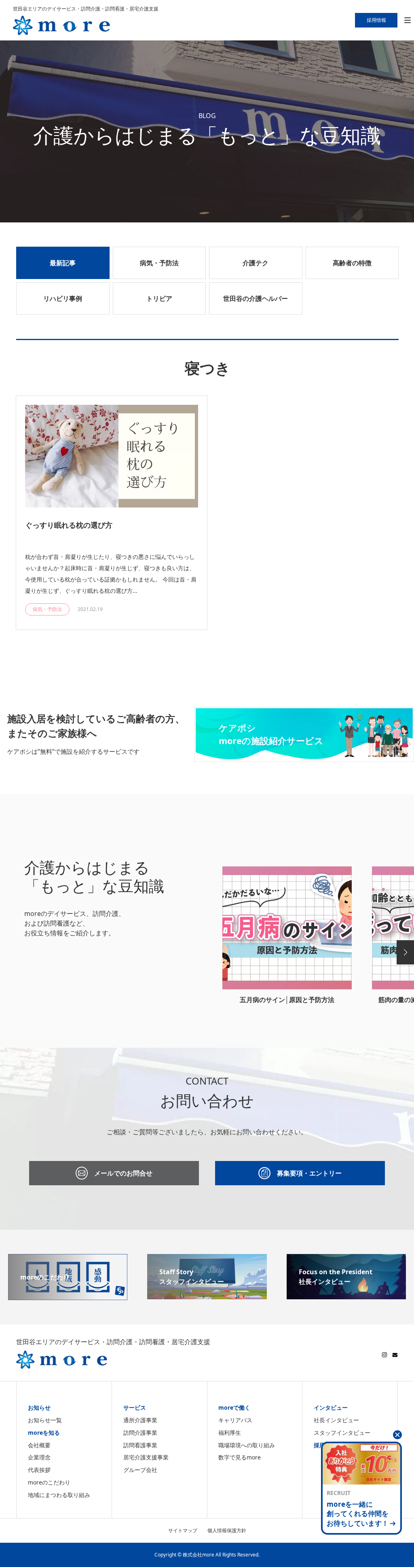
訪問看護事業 (140, 1445)
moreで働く (234, 1407)
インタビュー (331, 1407)
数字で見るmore (239, 1457)
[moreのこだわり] (67, 1295)
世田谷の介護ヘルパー (255, 298)
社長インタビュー (336, 1420)
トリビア (159, 298)
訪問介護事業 (140, 1432)
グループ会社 (140, 1470)
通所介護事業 (140, 1420)
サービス (134, 1407)
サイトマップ (182, 1530)
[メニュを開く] (407, 20)
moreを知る (44, 1432)
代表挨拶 (39, 1470)
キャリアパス (235, 1420)
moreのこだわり (49, 1482)
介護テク (255, 262)
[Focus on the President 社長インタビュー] (346, 1294)
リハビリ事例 (62, 298)
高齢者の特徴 (352, 262)
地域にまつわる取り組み (59, 1495)
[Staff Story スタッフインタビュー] (206, 1294)
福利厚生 (229, 1432)
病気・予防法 (159, 262)
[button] (405, 952)
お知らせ (39, 1407)
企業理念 (39, 1457)
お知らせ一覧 (45, 1420)
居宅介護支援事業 (146, 1457)
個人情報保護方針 (226, 1530)
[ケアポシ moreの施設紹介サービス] (304, 757)
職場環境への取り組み (246, 1445)
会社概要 (39, 1445)
